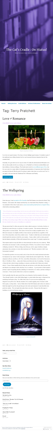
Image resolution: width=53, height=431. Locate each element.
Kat (4, 182)
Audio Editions (22, 103)
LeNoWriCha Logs (6, 370)
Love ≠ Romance (14, 119)
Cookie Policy (23, 428)
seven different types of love (40, 167)
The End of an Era (7, 395)
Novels (3, 103)
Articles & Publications (34, 103)
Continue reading (7, 177)
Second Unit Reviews (7, 368)
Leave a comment (12, 345)
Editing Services (12, 103)
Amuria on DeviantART (30, 336)
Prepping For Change (8, 407)
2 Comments (10, 182)
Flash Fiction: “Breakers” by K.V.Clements (13, 399)
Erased (4, 416)
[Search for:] (9, 353)
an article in (20, 200)
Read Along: (6, 375)
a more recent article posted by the (36, 204)
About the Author (47, 103)
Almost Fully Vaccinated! (9, 412)
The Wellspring (13, 190)
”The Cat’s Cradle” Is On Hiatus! (11, 403)
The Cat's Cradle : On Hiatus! (26, 50)
